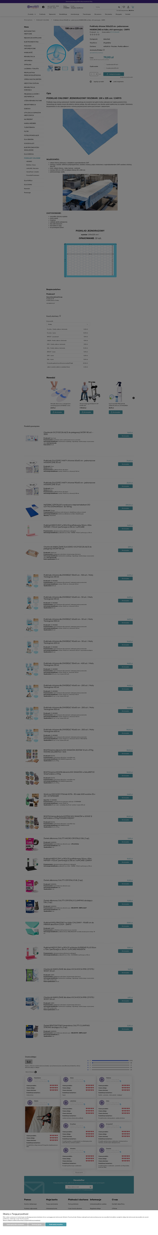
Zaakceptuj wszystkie (56, 1224)
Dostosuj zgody (36, 1224)
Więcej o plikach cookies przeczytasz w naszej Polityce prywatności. (22, 1220)
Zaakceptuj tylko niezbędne (15, 1224)
